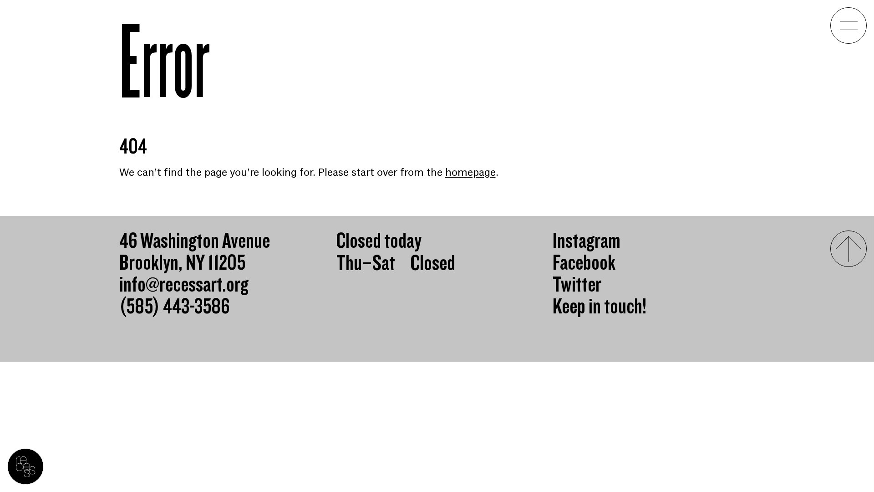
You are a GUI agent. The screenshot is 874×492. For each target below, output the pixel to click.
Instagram (586, 241)
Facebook (584, 263)
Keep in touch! (599, 307)
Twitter (577, 285)
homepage (470, 172)
